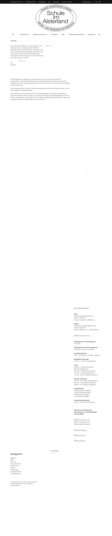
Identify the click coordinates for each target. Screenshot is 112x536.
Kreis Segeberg (41, 2)
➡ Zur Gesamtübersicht (81, 308)
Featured (13, 462)
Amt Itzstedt (56, 2)
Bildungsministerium (31, 2)
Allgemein (13, 458)
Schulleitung (14, 470)
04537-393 (82, 328)
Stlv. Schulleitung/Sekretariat (87, 326)
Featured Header (15, 464)
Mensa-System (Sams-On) (17, 2)
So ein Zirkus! (55, 451)
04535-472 (82, 318)
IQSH (49, 2)
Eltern (12, 460)
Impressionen (14, 466)
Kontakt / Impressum (67, 2)
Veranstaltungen (15, 473)
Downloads (91, 34)
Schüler (12, 468)
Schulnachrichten (15, 472)
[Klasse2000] (78, 424)
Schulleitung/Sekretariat (85, 316)
